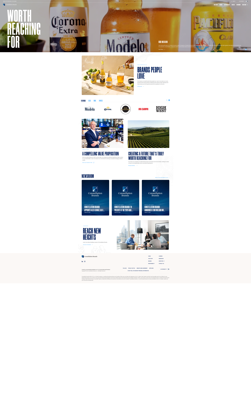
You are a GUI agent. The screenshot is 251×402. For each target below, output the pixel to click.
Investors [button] (244, 5)
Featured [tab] (83, 100)
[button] (246, 50)
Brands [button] (221, 5)
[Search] (231, 1)
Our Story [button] (216, 5)
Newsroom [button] (239, 5)
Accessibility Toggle (247, 1)
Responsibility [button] (227, 5)
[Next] (169, 100)
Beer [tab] (90, 100)
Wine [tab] (95, 100)
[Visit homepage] (10, 5)
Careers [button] (233, 5)
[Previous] (167, 100)
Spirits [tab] (101, 100)
